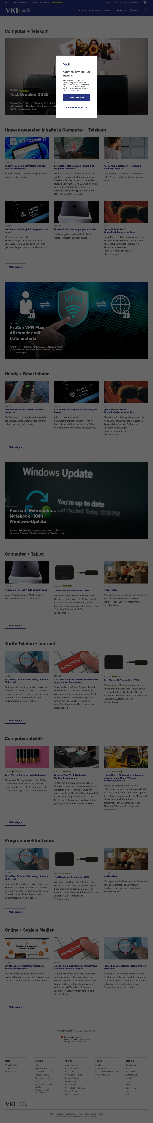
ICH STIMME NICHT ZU (76, 107)
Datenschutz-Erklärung (72, 90)
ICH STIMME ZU (76, 97)
